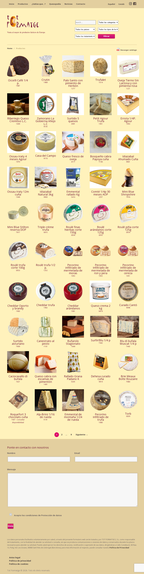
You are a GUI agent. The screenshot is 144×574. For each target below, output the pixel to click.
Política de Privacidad (119, 547)
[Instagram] (130, 3)
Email (77, 453)
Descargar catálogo (128, 50)
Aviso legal (14, 557)
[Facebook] (134, 3)
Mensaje (11, 469)
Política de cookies (18, 564)
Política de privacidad (20, 560)
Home (9, 48)
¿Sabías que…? (39, 4)
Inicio (11, 4)
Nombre (11, 453)
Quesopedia (55, 4)
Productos (23, 4)
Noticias (68, 4)
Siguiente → (82, 434)
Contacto (80, 4)
